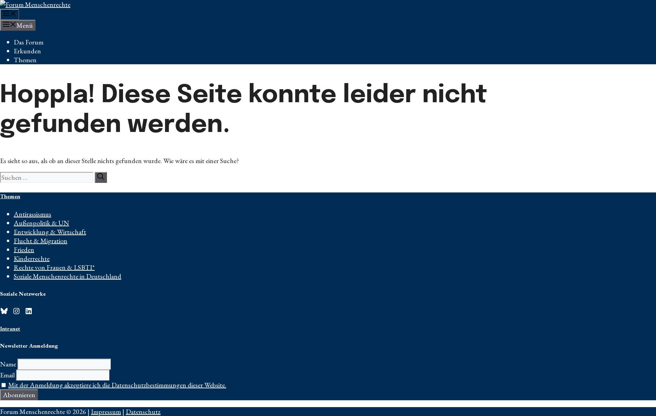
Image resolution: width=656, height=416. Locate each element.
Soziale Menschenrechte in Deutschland (67, 276)
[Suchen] (101, 177)
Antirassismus (32, 214)
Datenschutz (143, 411)
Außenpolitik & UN (41, 222)
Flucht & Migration (40, 240)
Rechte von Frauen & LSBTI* (54, 267)
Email (7, 375)
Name (8, 364)
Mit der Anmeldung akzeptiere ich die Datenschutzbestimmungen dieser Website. (117, 384)
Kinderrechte (32, 258)
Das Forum (28, 42)
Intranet (10, 328)
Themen (25, 59)
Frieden (24, 249)
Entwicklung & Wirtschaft (50, 231)
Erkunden (27, 50)
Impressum (106, 411)
